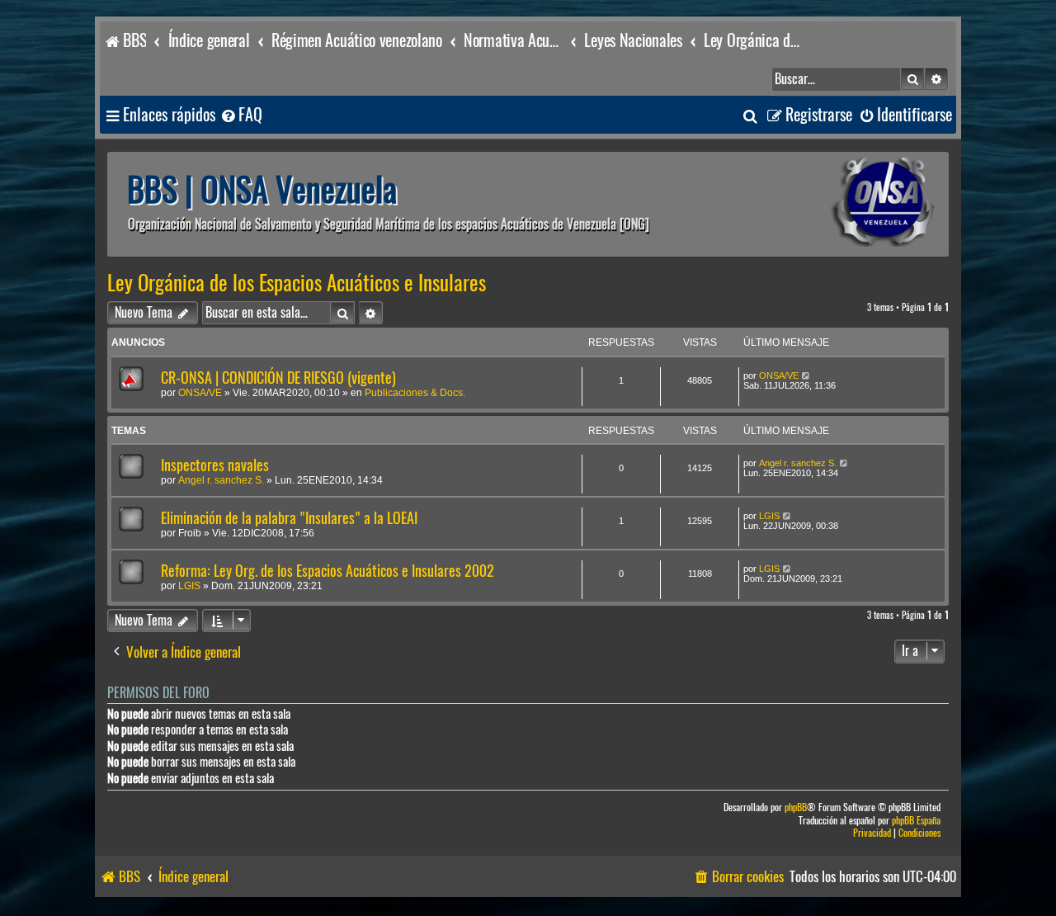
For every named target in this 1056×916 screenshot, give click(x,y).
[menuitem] (240, 115)
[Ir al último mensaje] (806, 375)
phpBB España (916, 820)
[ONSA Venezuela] (846, 204)
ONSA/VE (200, 393)
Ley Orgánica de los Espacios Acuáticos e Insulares (296, 283)
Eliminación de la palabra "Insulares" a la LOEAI (289, 518)
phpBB (796, 807)
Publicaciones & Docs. (415, 393)
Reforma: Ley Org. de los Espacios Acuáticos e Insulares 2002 (327, 570)
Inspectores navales (215, 465)
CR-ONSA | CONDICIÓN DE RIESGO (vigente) (278, 377)
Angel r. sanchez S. (221, 480)
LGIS (769, 516)
